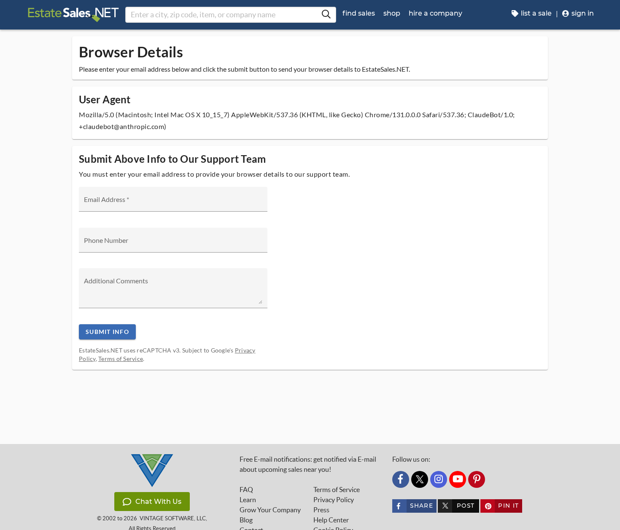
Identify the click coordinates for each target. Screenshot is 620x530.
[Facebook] (400, 479)
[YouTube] (457, 479)
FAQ (246, 489)
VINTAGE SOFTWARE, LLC (173, 518)
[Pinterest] (476, 479)
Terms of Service (120, 358)
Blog (246, 520)
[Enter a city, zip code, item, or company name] (326, 15)
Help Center (331, 520)
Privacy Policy (333, 499)
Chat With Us (158, 502)
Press (321, 510)
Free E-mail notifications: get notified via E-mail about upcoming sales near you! (308, 464)
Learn (248, 499)
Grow (270, 510)
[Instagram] (438, 479)
